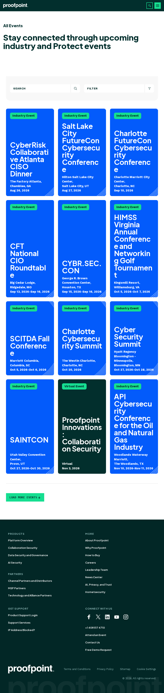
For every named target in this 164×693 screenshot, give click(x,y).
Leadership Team (96, 569)
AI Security (15, 562)
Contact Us (92, 642)
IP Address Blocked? (21, 630)
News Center (93, 577)
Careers (90, 562)
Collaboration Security (22, 547)
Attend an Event (95, 635)
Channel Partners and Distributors (30, 580)
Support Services (19, 622)
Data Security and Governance (28, 555)
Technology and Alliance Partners (30, 595)
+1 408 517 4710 (95, 627)
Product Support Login (23, 615)
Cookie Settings (146, 669)
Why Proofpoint (95, 547)
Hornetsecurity (95, 592)
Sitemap (125, 669)
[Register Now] (82, 426)
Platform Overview (20, 540)
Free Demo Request (98, 649)
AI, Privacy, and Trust (98, 584)
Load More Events (23, 497)
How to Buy (92, 555)
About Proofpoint (97, 540)
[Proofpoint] (15, 5)
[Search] (149, 5)
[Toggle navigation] (157, 5)
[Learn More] (30, 152)
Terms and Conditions (77, 669)
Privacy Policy (105, 669)
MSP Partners (17, 588)
